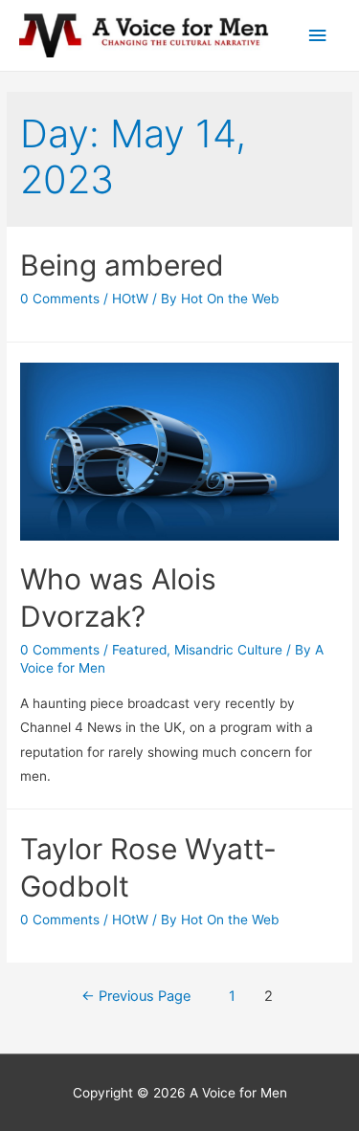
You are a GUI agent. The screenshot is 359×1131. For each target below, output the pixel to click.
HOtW (130, 298)
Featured (139, 649)
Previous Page (136, 996)
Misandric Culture (228, 649)
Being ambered (122, 265)
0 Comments (60, 298)
